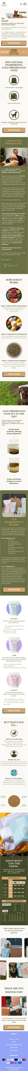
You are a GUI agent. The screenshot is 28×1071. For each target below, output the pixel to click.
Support (14, 1034)
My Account (14, 1050)
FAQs (14, 1042)
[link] (14, 43)
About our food (14, 1039)
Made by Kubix (13, 1069)
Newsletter (14, 1055)
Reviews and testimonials (14, 1044)
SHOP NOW (14, 1047)
